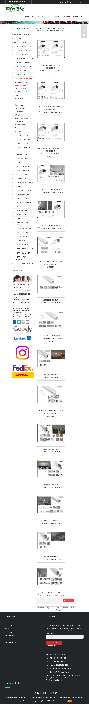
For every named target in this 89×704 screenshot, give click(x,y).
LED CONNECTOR (20, 154)
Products (45, 16)
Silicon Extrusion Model (23, 118)
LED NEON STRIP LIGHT (22, 46)
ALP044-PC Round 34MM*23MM (51, 336)
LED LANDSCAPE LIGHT (22, 233)
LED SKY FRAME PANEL (22, 194)
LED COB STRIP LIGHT (22, 50)
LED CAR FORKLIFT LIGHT (23, 263)
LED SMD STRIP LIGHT (22, 58)
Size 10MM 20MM (21, 82)
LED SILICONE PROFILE (22, 144)
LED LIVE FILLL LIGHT (22, 218)
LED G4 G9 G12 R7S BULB (23, 182)
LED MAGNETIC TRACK (22, 198)
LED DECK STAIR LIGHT (22, 170)
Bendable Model (20, 125)
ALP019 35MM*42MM (51, 485)
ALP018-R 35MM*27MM (51, 521)
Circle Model (19, 121)
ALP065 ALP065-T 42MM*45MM (51, 261)
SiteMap (65, 701)
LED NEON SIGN (19, 74)
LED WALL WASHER (21, 245)
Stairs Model (19, 105)
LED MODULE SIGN (21, 70)
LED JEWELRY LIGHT (21, 166)
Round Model (19, 98)
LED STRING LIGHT (21, 210)
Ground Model (20, 108)
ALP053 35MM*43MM (51, 300)
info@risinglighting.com (21, 299)
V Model (17, 95)
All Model (18, 131)
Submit (54, 643)
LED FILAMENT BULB (21, 186)
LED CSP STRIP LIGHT (22, 54)
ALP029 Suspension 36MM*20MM (51, 410)
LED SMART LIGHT (20, 214)
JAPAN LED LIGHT (20, 42)
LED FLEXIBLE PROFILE (22, 136)
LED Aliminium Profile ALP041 (52, 377)
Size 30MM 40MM (57, 31)
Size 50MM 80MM (21, 89)
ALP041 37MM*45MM (51, 374)
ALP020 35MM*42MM (51, 449)
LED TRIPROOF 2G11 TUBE (23, 190)
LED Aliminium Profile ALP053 (52, 303)
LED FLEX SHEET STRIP (22, 66)
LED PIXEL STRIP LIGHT (22, 62)
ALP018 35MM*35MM (51, 556)
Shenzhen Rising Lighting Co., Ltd (36, 701)
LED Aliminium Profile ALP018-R (52, 523)
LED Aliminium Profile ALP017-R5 (52, 228)
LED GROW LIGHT (20, 241)
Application (56, 16)
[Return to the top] (84, 36)
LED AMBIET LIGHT (20, 206)
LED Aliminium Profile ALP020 (52, 452)
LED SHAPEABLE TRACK (22, 202)
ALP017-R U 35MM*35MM (51, 592)
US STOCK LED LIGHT (22, 34)
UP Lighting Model (21, 115)
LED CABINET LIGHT (21, 174)
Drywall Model (19, 111)
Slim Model (18, 128)
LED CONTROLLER (20, 158)
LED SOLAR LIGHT (20, 237)
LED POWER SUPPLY (21, 162)
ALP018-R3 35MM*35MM (51, 190)
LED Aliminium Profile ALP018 (52, 559)
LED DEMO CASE (20, 38)
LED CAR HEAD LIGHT (22, 253)
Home (26, 16)
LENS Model (19, 102)
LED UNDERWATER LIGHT (23, 229)
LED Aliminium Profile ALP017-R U (52, 595)
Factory (67, 16)
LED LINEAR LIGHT (20, 178)
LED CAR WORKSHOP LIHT (23, 249)
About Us (35, 16)
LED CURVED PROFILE (22, 140)
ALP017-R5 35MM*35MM (51, 225)
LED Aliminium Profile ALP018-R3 (52, 192)
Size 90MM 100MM (21, 92)
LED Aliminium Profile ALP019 (52, 488)
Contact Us (77, 16)
